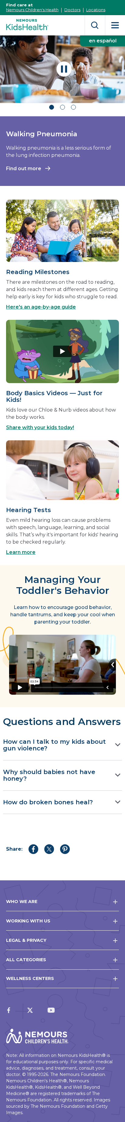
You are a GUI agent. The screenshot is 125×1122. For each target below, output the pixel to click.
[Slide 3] (73, 107)
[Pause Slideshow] (64, 69)
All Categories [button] (26, 959)
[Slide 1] (51, 107)
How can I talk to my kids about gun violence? (54, 745)
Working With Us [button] (28, 921)
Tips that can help (28, 176)
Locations (95, 9)
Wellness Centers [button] (30, 978)
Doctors (72, 9)
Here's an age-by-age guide (41, 307)
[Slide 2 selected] (62, 107)
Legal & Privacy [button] (26, 940)
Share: (14, 849)
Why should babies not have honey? (49, 775)
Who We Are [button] (21, 901)
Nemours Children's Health (32, 9)
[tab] (51, 107)
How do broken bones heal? (48, 802)
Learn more (20, 552)
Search (95, 25)
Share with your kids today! (40, 427)
